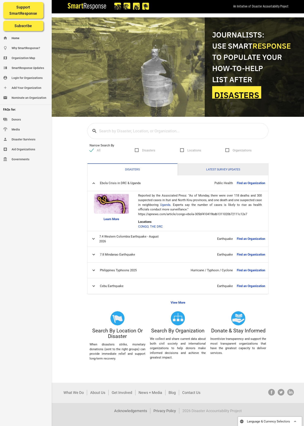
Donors (12, 119)
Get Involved (122, 392)
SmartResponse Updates (23, 68)
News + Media (150, 392)
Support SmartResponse (23, 10)
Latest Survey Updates (223, 169)
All (99, 150)
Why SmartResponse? (21, 48)
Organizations (242, 150)
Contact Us (191, 392)
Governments (16, 159)
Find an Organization (251, 183)
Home (11, 38)
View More (178, 302)
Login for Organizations (23, 78)
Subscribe (23, 26)
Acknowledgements (130, 411)
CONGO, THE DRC (150, 226)
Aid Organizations (19, 149)
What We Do (73, 392)
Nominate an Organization (24, 97)
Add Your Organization (22, 88)
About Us (97, 392)
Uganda (165, 205)
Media (11, 129)
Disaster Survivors (19, 139)
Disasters (148, 150)
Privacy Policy (164, 411)
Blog (172, 392)
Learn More (111, 219)
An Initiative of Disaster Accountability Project (260, 6)
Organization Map (19, 58)
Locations (194, 150)
